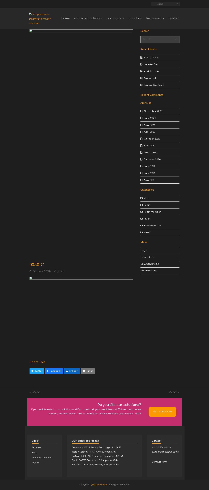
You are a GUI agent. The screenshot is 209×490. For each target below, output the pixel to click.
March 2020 (150, 152)
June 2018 (149, 173)
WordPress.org (148, 270)
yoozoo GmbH (99, 485)
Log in (143, 250)
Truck (147, 219)
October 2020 (152, 139)
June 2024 (150, 118)
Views (147, 232)
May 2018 (149, 180)
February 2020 (152, 159)
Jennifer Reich (152, 64)
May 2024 (149, 125)
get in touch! (162, 411)
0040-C (35, 393)
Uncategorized (153, 225)
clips (146, 198)
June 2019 (149, 166)
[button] (37, 371)
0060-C (172, 393)
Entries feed (147, 257)
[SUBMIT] (176, 39)
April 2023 (149, 132)
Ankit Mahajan (152, 71)
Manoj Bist (150, 78)
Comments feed (149, 264)
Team (147, 205)
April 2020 (149, 145)
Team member (152, 212)
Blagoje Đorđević (154, 85)
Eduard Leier (151, 57)
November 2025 (153, 111)
